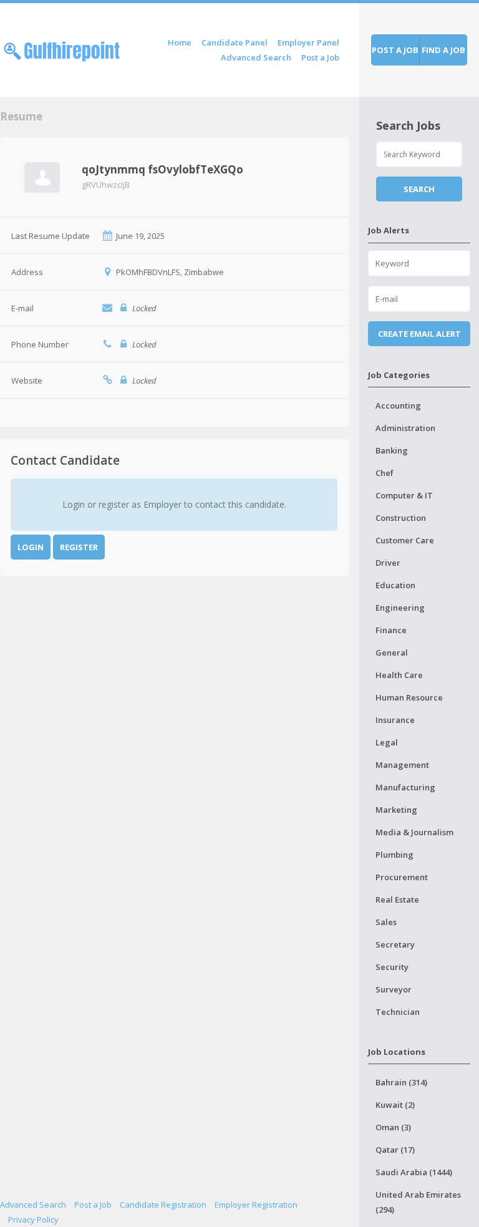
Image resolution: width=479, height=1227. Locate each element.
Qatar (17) (395, 1149)
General (391, 652)
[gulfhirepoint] (61, 49)
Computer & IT (404, 495)
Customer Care (404, 540)
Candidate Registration (163, 1204)
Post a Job (320, 57)
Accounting (398, 405)
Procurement (401, 877)
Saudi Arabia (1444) (413, 1172)
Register (79, 547)
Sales (386, 922)
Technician (397, 1011)
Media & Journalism (414, 832)
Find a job (443, 50)
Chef (384, 472)
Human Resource (409, 697)
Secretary (395, 944)
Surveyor (393, 989)
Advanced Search (256, 57)
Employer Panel (308, 42)
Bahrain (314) (401, 1082)
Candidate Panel (234, 42)
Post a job (395, 50)
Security (392, 966)
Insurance (395, 719)
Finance (391, 630)
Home (179, 42)
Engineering (400, 607)
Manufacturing (405, 787)
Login (30, 547)
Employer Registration (256, 1204)
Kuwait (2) (395, 1104)
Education (395, 585)
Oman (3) (393, 1127)
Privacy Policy (33, 1219)
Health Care (399, 675)
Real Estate (397, 899)
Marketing (396, 809)
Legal (386, 742)
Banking (391, 450)
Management (402, 764)
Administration (405, 428)
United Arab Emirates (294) (418, 1202)
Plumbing (394, 854)
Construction (400, 517)
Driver (387, 562)
